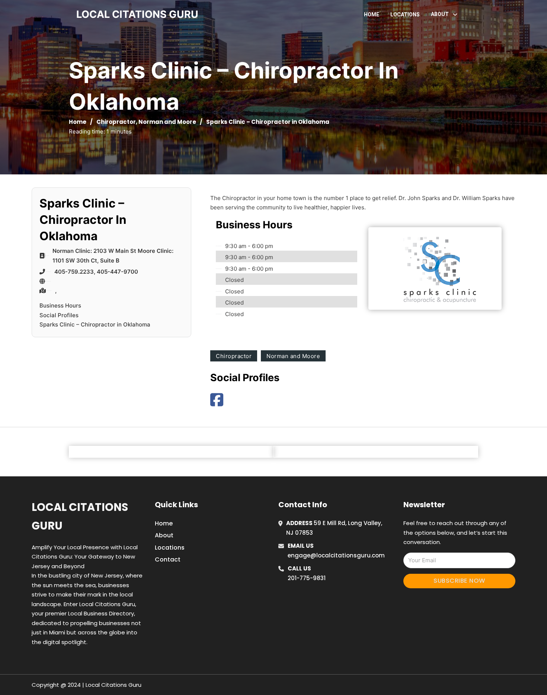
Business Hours (60, 305)
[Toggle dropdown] (455, 14)
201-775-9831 (307, 578)
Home (371, 14)
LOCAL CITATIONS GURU (137, 14)
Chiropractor (116, 122)
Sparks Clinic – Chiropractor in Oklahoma (94, 324)
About (164, 535)
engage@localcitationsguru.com (336, 555)
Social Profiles (59, 315)
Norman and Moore (167, 122)
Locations (405, 14)
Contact (167, 559)
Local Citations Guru (80, 516)
